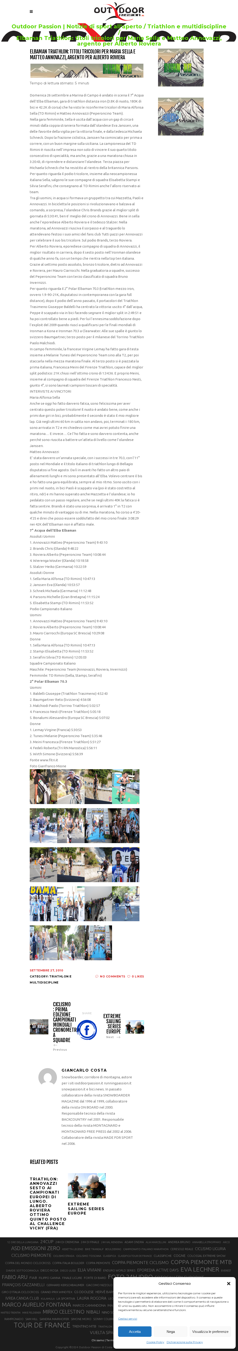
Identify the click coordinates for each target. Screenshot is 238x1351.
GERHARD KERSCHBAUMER (65, 1285)
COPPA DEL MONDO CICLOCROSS (27, 1263)
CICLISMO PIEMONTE (31, 1255)
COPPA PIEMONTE (98, 1263)
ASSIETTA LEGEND (72, 1249)
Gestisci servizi (127, 1318)
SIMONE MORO (81, 1319)
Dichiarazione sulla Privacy (185, 1342)
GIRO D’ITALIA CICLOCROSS (20, 1292)
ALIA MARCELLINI (156, 1242)
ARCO (226, 1242)
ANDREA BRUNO (179, 1242)
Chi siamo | (99, 1340)
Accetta (135, 1332)
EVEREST (226, 1270)
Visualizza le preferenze (210, 1332)
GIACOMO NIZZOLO (99, 1285)
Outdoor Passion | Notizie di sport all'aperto (77, 26)
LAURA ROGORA (91, 1298)
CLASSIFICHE (163, 1256)
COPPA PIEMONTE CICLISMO (140, 1262)
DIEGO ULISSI (68, 1270)
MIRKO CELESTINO (63, 1312)
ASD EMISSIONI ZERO (35, 1248)
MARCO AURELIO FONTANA (36, 1305)
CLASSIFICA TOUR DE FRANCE (135, 1256)
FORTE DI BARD (95, 1278)
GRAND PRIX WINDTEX (56, 1292)
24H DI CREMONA (67, 1242)
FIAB (33, 1278)
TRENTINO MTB (84, 1326)
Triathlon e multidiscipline (186, 26)
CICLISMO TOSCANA (88, 1255)
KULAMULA (48, 1298)
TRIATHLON (105, 1326)
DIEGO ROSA (49, 1270)
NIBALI (93, 1312)
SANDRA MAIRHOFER (54, 1319)
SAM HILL (31, 1319)
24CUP (46, 1241)
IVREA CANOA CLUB (22, 1298)
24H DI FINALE (90, 1242)
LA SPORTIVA (65, 1298)
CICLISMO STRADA (63, 1256)
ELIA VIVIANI (89, 1270)
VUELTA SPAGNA (106, 1332)
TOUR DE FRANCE (42, 1325)
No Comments (112, 976)
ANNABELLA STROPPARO (206, 1242)
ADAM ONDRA (134, 1242)
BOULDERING (113, 1249)
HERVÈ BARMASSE (109, 1292)
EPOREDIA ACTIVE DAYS (158, 1270)
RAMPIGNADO (13, 1319)
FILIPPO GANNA (49, 1278)
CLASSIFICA (109, 1256)
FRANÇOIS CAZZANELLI (23, 1284)
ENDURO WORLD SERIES (119, 1270)
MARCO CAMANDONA (89, 1305)
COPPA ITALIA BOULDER (68, 1263)
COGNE (179, 1256)
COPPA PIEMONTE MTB (201, 1262)
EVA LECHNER (200, 1269)
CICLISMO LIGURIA (210, 1249)
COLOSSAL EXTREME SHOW (206, 1255)
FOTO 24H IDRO (130, 1277)
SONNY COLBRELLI (105, 1319)
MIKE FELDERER (31, 1312)
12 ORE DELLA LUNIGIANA (22, 1242)
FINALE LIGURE (72, 1277)
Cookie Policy (155, 1342)
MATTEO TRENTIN (10, 1312)
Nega (171, 1332)
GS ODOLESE (84, 1292)
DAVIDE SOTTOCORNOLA (22, 1270)
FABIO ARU (14, 1277)
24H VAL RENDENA (112, 1242)
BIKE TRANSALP (94, 1249)
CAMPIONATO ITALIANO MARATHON (146, 1249)
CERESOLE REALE (181, 1249)
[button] (228, 1283)
